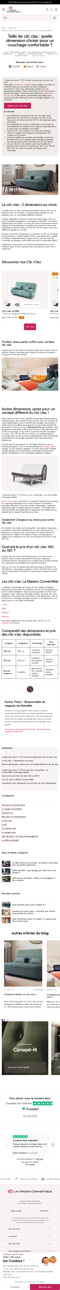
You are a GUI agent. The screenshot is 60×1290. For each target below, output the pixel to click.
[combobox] (30, 17)
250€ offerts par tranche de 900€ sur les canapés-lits (30, 2)
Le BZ (4, 824)
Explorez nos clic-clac (17, 106)
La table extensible (10, 840)
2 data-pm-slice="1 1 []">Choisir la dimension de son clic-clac (29, 757)
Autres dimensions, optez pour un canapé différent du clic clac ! (30, 765)
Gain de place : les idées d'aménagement (20, 836)
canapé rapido (49, 446)
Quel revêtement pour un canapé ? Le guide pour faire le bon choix (34, 920)
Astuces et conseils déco (13, 805)
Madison (5, 612)
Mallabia (5, 617)
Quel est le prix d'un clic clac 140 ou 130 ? (21, 776)
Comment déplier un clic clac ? (20, 994)
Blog (3, 28)
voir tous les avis (30, 1116)
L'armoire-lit (7, 813)
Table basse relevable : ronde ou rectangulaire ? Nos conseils (33, 879)
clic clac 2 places (11, 501)
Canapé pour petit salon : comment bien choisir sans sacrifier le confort (33, 912)
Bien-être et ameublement (14, 817)
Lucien (4, 604)
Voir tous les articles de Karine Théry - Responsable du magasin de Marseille (28, 730)
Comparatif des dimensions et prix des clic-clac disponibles (29, 783)
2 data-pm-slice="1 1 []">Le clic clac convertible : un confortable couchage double (25, 771)
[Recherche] (54, 18)
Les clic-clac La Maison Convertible (18, 779)
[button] (3, 9)
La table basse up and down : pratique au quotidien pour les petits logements (35, 864)
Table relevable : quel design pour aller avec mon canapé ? (34, 871)
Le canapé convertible (12, 809)
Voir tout (30, 327)
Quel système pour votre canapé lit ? (29, 905)
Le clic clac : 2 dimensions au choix (17, 761)
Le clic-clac (12, 28)
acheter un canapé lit (22, 85)
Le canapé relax (9, 832)
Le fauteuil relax (9, 828)
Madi (4, 608)
